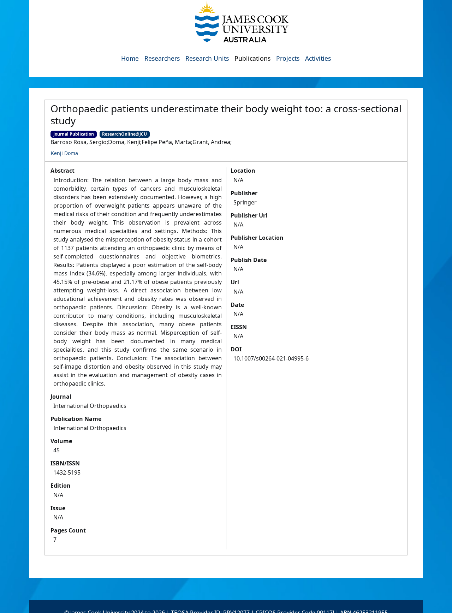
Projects (287, 58)
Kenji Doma (64, 153)
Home (130, 58)
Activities (318, 58)
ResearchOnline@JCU (124, 134)
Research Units (207, 58)
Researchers (162, 58)
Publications (252, 58)
